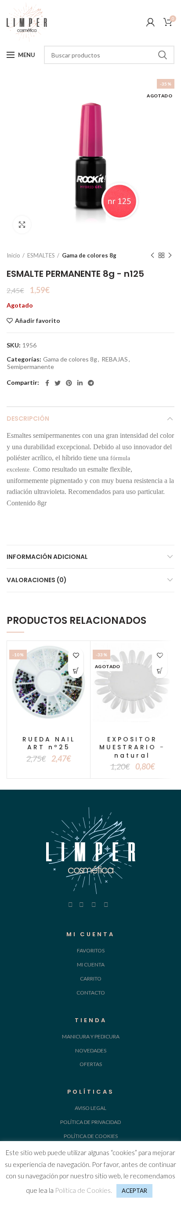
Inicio (13, 255)
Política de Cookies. (83, 1190)
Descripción (28, 418)
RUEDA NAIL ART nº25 (48, 743)
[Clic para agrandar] (22, 224)
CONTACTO (90, 992)
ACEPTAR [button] (134, 1190)
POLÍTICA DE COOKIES (91, 1136)
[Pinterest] (69, 383)
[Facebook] (47, 383)
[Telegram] (91, 383)
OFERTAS (91, 1064)
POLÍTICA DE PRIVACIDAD (90, 1122)
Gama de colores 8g (89, 255)
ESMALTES (41, 255)
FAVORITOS (91, 950)
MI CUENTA (91, 964)
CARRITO (90, 978)
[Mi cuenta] (150, 22)
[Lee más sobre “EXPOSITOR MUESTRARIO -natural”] (159, 670)
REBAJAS (114, 359)
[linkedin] (80, 383)
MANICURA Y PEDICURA (90, 1036)
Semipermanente (30, 366)
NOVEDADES (90, 1050)
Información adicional (47, 556)
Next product (170, 255)
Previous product (152, 255)
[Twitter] (57, 383)
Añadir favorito (37, 321)
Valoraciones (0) (37, 580)
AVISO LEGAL (90, 1108)
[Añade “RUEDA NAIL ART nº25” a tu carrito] (75, 670)
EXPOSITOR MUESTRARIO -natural (132, 747)
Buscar (163, 55)
